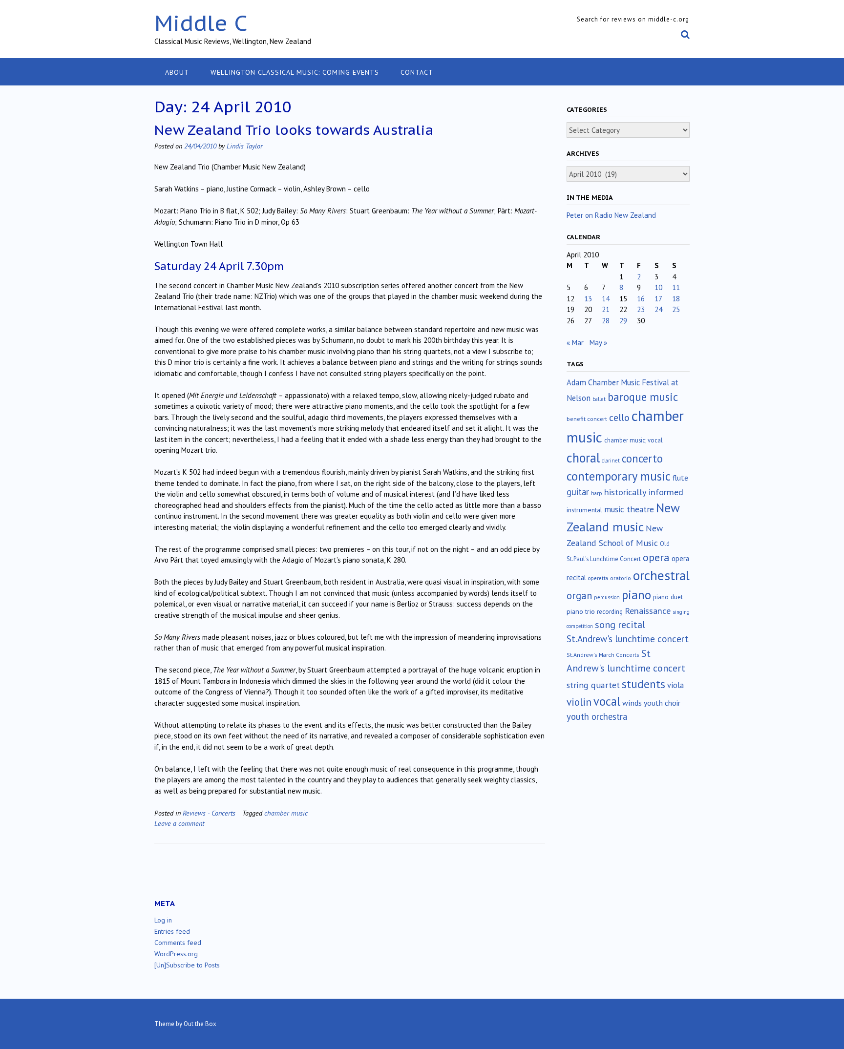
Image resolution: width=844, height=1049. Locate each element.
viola (675, 685)
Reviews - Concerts (209, 813)
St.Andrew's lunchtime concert (628, 639)
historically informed (643, 492)
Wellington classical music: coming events (295, 72)
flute (680, 478)
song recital (620, 624)
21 (606, 309)
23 (641, 309)
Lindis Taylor (245, 145)
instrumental (584, 509)
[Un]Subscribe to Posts (187, 965)
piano (636, 595)
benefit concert (587, 418)
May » (598, 342)
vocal (606, 701)
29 (623, 320)
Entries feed (172, 931)
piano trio (581, 611)
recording (610, 611)
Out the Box (200, 1024)
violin (579, 702)
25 (676, 309)
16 (641, 298)
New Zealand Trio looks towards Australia (293, 130)
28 (606, 320)
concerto (642, 458)
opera (656, 557)
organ (579, 595)
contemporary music (619, 476)
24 (658, 309)
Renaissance (648, 610)
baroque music (643, 397)
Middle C (201, 23)
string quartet (593, 685)
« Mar (575, 342)
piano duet (668, 596)
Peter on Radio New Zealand (611, 215)
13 (588, 298)
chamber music (286, 813)
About (177, 72)
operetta (598, 578)
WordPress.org (176, 953)
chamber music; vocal (633, 440)
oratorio (620, 578)
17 (658, 298)
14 (606, 298)
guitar (578, 492)
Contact (417, 72)
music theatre (629, 509)
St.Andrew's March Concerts (603, 654)
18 (676, 298)
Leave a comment (179, 823)
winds (632, 703)
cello (619, 417)
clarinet (611, 460)
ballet (599, 399)
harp (596, 493)
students (643, 683)
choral (583, 457)
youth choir (662, 703)
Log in (163, 920)
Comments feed (177, 942)
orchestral (661, 575)
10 (658, 287)
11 (676, 287)
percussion (607, 597)
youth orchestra (597, 716)
